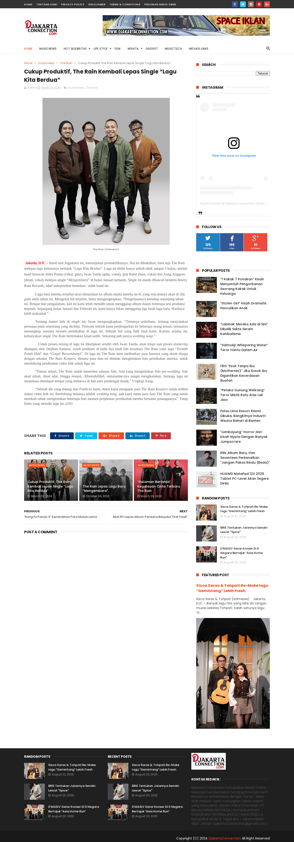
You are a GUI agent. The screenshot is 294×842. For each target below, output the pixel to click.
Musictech (173, 49)
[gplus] (267, 4)
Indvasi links (199, 49)
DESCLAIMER (96, 4)
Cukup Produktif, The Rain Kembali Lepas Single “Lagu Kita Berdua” (50, 486)
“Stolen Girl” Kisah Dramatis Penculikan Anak (243, 305)
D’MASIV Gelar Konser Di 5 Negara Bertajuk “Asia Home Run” (241, 553)
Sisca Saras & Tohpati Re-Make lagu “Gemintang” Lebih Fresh (244, 509)
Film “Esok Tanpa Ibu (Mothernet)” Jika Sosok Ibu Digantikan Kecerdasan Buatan (243, 373)
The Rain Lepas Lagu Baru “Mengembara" (104, 488)
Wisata (133, 49)
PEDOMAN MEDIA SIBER (160, 4)
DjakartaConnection (225, 838)
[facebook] (235, 4)
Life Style (101, 49)
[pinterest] (259, 4)
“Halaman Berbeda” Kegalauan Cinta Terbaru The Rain (158, 486)
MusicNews (48, 49)
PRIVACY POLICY (72, 4)
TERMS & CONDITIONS (125, 4)
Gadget (152, 49)
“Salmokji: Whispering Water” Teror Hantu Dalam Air (244, 347)
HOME (28, 4)
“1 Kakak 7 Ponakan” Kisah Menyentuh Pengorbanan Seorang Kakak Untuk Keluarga (242, 286)
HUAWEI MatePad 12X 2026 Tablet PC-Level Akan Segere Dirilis (244, 478)
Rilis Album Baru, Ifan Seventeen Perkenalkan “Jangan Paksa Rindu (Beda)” (245, 458)
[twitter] (243, 4)
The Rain (66, 63)
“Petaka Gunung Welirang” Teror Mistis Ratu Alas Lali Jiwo (242, 395)
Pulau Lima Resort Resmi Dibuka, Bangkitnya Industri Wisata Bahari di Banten (243, 416)
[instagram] (251, 4)
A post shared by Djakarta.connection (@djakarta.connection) (244, 203)
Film (118, 49)
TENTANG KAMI (47, 4)
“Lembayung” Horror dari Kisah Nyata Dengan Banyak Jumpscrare (244, 437)
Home (28, 49)
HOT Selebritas (75, 49)
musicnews (46, 63)
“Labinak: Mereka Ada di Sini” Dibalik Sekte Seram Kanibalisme (244, 329)
